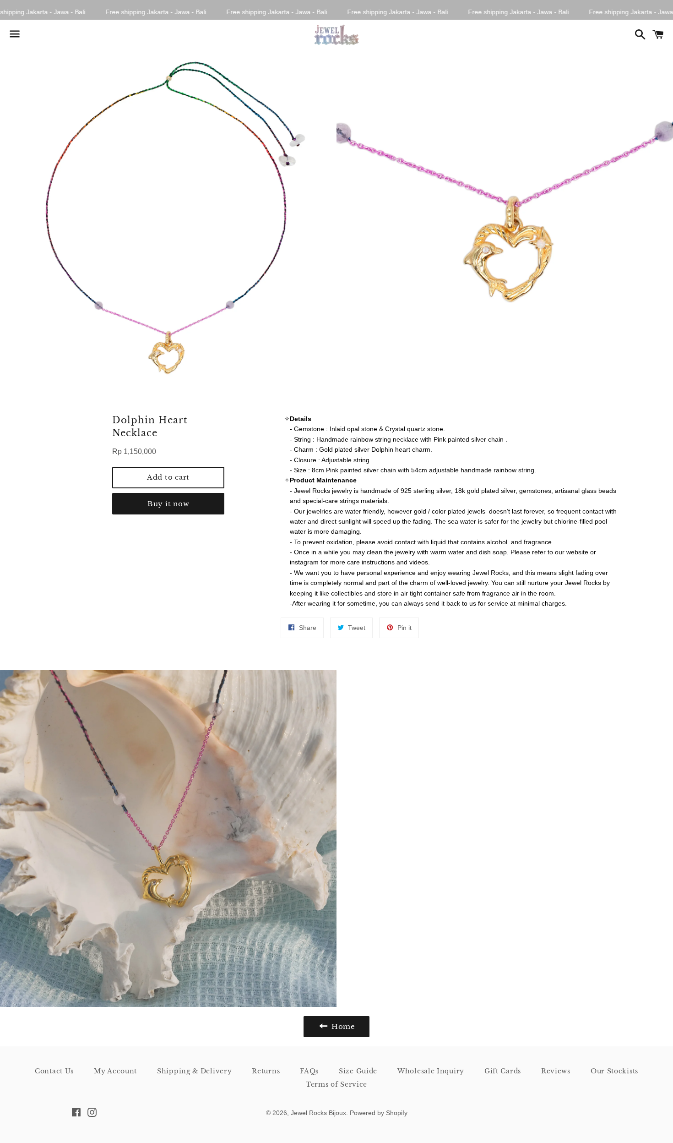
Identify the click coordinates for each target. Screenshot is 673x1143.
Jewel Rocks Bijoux (318, 1112)
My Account (115, 1071)
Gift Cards (502, 1071)
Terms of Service (336, 1084)
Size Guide (358, 1071)
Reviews (555, 1071)
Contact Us (54, 1071)
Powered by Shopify (378, 1112)
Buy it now (168, 503)
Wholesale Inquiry (430, 1071)
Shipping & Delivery (194, 1071)
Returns (266, 1071)
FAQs (309, 1071)
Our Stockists (614, 1071)
